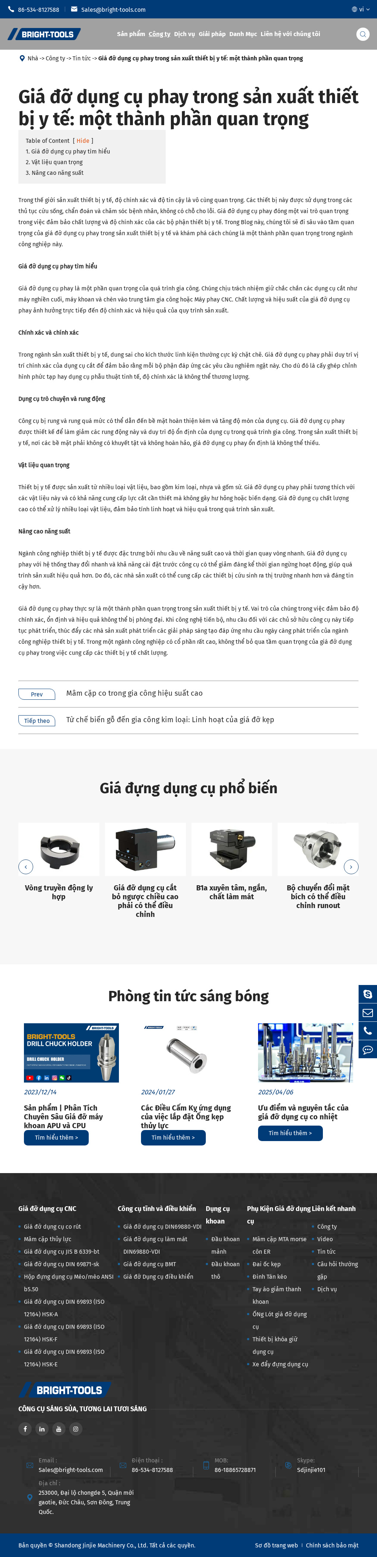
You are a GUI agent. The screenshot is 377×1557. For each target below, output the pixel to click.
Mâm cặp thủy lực (47, 1239)
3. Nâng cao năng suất (55, 172)
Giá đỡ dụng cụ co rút (52, 1226)
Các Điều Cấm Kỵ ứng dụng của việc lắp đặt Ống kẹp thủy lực (186, 1117)
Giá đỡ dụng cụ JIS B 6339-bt (61, 1251)
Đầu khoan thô (225, 1270)
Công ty (159, 34)
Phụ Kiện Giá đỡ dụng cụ (279, 1215)
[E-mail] (368, 1012)
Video (325, 1239)
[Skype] (368, 994)
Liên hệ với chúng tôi (290, 34)
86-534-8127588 (33, 9)
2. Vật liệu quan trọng (54, 162)
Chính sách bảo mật (332, 1545)
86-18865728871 (235, 1469)
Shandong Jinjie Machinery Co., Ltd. (101, 1545)
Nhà (33, 58)
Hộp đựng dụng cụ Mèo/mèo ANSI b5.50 (69, 1283)
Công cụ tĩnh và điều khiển (157, 1209)
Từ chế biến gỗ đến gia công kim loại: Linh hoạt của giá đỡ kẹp (170, 719)
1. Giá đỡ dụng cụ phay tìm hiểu (68, 151)
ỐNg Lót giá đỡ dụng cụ (280, 1320)
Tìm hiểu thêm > (56, 1137)
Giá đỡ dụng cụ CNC (47, 1209)
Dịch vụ (184, 34)
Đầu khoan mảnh (225, 1245)
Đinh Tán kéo (270, 1276)
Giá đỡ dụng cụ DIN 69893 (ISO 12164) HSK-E (64, 1358)
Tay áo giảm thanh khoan (277, 1295)
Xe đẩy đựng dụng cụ (280, 1364)
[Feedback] (368, 1049)
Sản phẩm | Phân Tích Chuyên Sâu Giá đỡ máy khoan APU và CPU (63, 1117)
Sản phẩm (131, 34)
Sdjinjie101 (311, 1469)
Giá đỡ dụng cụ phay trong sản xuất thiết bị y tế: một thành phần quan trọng (200, 58)
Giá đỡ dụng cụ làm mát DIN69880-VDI (155, 1245)
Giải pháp (212, 34)
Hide (83, 140)
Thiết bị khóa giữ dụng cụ (275, 1345)
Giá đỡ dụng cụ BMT (149, 1264)
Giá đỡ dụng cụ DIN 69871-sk (61, 1264)
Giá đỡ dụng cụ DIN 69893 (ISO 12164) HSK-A (64, 1308)
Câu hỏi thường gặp (337, 1270)
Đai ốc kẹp (267, 1264)
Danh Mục (243, 34)
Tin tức (82, 58)
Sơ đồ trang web (276, 1545)
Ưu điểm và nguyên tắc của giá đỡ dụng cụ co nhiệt (303, 1112)
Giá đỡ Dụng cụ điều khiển (158, 1276)
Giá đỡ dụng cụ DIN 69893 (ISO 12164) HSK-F (64, 1333)
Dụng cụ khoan (218, 1215)
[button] (25, 866)
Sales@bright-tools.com (108, 9)
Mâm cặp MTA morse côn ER (280, 1245)
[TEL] (368, 1031)
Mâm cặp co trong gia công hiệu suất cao (134, 693)
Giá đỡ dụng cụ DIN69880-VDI (162, 1226)
